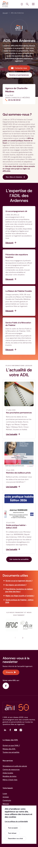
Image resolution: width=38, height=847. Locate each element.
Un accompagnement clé (16, 211)
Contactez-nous (21, 68)
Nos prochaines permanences (19, 412)
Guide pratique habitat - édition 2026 (16, 526)
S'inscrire (9, 672)
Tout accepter (13, 828)
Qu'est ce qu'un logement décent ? (18, 581)
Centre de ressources (11, 769)
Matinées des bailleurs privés (18, 472)
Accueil (5, 13)
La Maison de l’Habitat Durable (18, 291)
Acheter (6, 797)
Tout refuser (12, 833)
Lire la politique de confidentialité (16, 821)
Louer (5, 793)
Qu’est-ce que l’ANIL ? (11, 745)
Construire (7, 800)
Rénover (6, 804)
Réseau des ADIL (9, 749)
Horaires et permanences (19, 75)
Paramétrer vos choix (15, 838)
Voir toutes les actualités (19, 559)
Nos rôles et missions (14, 177)
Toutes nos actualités (11, 752)
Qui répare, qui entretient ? (15, 585)
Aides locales (8, 773)
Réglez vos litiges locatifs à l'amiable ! (19, 596)
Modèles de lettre (9, 776)
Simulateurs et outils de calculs (15, 766)
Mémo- (10, 780)
